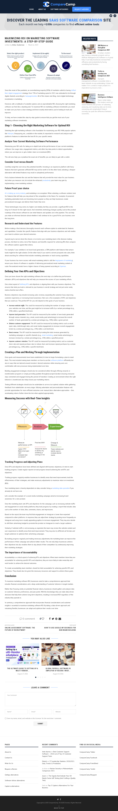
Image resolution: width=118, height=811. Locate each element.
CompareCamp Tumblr (87, 769)
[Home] (59, 4)
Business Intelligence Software (105, 96)
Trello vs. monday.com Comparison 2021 (104, 73)
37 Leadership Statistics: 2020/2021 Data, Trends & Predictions (58, 762)
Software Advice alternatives (15, 780)
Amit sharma (46, 752)
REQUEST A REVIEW (82, 9)
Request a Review (11, 769)
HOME (31, 9)
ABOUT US (42, 9)
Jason (44, 776)
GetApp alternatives (12, 775)
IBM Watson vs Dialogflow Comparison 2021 (104, 48)
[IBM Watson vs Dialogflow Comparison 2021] (89, 49)
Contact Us (8, 758)
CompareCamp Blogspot (88, 775)
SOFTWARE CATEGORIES (59, 9)
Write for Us (9, 763)
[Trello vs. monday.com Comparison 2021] (89, 74)
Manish (44, 761)
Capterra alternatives (12, 786)
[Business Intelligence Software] (89, 98)
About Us (8, 752)
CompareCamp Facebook (88, 758)
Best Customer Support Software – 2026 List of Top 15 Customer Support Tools (56, 754)
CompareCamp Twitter (87, 752)
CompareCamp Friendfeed (89, 763)
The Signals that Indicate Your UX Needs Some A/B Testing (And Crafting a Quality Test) (58, 778)
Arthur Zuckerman (18, 45)
